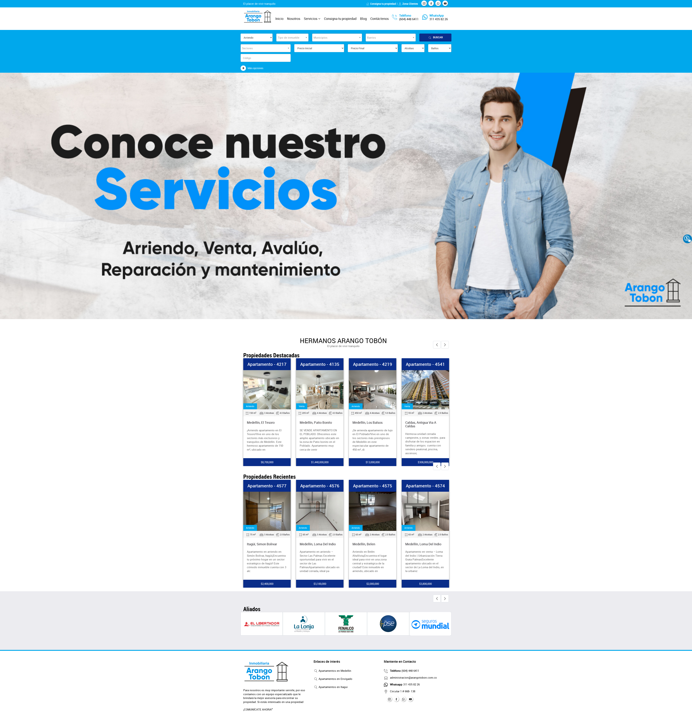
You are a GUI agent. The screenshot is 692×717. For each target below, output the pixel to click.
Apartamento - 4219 (425, 364)
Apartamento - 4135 (372, 364)
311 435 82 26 (438, 19)
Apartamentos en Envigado (335, 679)
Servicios (310, 18)
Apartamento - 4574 (372, 486)
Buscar (438, 37)
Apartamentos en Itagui (333, 687)
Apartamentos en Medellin (334, 670)
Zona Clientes (410, 3)
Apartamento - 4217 (319, 364)
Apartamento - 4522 (267, 364)
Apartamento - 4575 (319, 486)
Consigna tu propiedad (383, 3)
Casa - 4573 (425, 486)
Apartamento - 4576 (267, 486)
